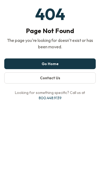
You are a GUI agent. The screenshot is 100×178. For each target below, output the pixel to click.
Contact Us (50, 78)
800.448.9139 (50, 98)
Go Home (50, 63)
